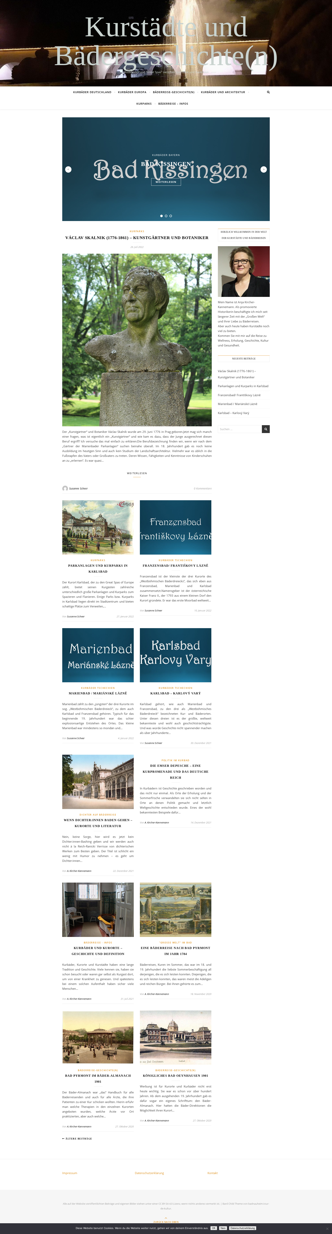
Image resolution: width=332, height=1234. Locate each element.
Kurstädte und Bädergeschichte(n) (166, 41)
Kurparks (144, 103)
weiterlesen (166, 182)
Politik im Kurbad (176, 760)
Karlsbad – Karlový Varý (175, 693)
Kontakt (213, 1173)
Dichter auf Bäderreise (98, 814)
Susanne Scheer (78, 488)
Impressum (69, 1173)
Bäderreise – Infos (173, 103)
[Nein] (327, 1229)
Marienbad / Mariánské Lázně (98, 693)
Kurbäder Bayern (166, 155)
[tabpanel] (166, 169)
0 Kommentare (203, 488)
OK (214, 1228)
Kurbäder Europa (132, 92)
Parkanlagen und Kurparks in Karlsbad (243, 386)
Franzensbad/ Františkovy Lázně (175, 565)
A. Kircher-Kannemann (79, 871)
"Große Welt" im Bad (175, 942)
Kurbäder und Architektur (223, 92)
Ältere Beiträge (78, 1138)
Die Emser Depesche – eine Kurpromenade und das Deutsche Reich (176, 771)
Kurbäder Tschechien (175, 560)
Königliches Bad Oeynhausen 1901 (175, 1075)
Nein (223, 1228)
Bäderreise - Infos (98, 942)
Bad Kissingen (166, 164)
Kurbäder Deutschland (92, 92)
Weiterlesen (137, 473)
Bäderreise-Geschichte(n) (173, 92)
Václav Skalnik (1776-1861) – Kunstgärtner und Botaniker (137, 237)
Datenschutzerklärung (149, 1173)
